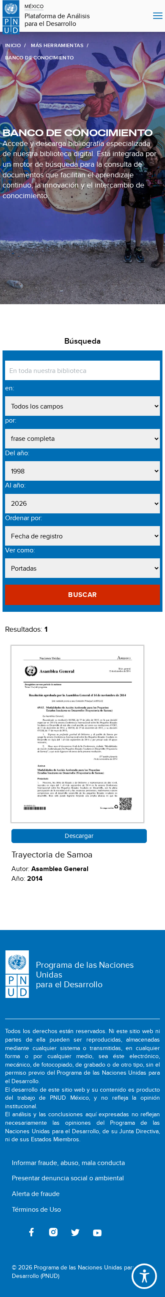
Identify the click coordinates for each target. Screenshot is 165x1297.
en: (9, 388)
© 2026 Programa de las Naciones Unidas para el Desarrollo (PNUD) (77, 1271)
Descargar (79, 835)
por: (10, 420)
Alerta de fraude (36, 1194)
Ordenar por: (23, 518)
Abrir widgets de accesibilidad (144, 1276)
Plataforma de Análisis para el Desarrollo (57, 20)
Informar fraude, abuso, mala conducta (68, 1163)
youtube (97, 1232)
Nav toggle (157, 16)
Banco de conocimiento (78, 133)
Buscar (82, 594)
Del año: (17, 453)
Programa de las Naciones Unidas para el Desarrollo (85, 974)
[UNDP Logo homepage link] (11, 16)
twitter (75, 1232)
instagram (53, 1232)
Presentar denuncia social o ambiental (68, 1178)
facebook (31, 1232)
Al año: (15, 485)
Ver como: (20, 550)
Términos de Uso (36, 1209)
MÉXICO (34, 6)
